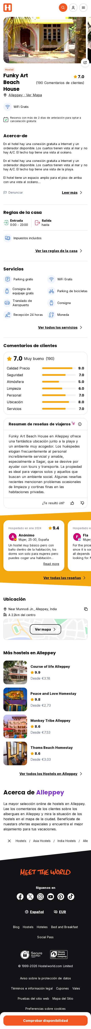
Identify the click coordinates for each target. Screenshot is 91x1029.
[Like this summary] (72, 503)
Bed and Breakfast (64, 927)
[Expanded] (9, 841)
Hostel (9, 69)
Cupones (62, 988)
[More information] (79, 424)
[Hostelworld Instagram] (40, 896)
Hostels (28, 927)
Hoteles (42, 927)
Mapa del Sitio (62, 998)
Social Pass (45, 937)
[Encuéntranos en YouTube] (50, 896)
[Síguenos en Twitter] (30, 896)
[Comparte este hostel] (85, 62)
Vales (76, 988)
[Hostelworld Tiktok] (71, 896)
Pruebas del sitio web (33, 998)
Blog (16, 927)
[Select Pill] (63, 7)
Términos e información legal (32, 988)
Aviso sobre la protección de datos (45, 978)
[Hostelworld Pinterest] (60, 896)
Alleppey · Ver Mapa (25, 95)
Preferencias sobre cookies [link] (45, 1008)
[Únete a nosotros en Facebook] (20, 896)
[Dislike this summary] (82, 503)
